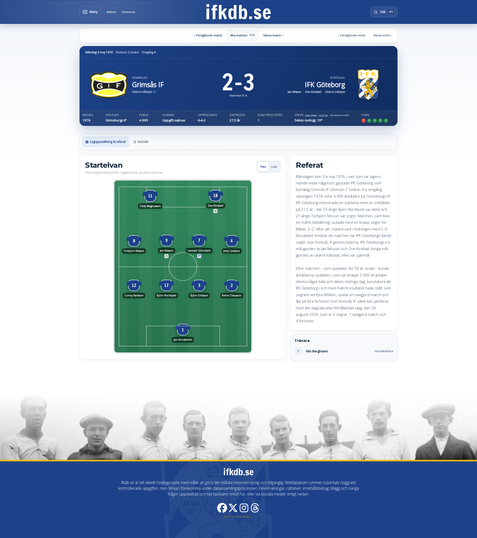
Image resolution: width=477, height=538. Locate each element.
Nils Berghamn (317, 351)
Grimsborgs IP (116, 120)
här (242, 494)
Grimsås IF (148, 84)
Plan (263, 166)
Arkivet (111, 12)
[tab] (105, 142)
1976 (86, 120)
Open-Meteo (311, 115)
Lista (274, 166)
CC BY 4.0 (323, 115)
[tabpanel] (239, 258)
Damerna (128, 12)
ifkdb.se (238, 11)
